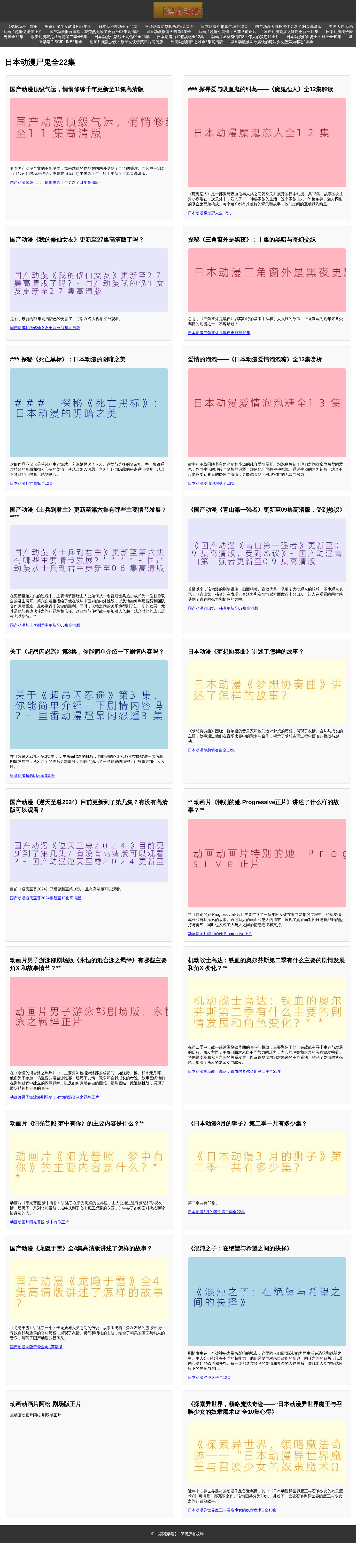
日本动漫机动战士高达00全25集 (122, 37)
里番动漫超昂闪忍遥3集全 (32, 776)
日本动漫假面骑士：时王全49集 (313, 37)
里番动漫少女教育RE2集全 (68, 26)
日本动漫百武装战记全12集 (180, 37)
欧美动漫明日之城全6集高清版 (196, 42)
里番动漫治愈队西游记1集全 (169, 26)
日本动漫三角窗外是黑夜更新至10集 (219, 333)
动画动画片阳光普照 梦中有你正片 (39, 1222)
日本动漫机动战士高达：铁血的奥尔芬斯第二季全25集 (234, 1071)
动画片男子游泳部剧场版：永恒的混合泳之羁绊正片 (54, 1097)
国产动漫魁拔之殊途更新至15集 (291, 32)
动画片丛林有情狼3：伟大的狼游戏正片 (245, 37)
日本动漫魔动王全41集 (118, 26)
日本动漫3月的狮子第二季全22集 (216, 1212)
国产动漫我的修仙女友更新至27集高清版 (45, 328)
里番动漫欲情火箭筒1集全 (168, 32)
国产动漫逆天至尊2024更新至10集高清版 (45, 898)
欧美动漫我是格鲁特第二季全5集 (59, 37)
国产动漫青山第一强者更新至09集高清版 (223, 608)
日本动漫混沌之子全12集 (209, 1377)
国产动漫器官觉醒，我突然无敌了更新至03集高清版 (94, 32)
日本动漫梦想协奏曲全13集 (211, 750)
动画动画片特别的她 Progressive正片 (220, 934)
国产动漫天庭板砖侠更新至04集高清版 (288, 26)
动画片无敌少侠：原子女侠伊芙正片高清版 (126, 42)
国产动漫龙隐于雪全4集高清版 (36, 1347)
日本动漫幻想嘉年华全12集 (224, 26)
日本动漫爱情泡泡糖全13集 (211, 483)
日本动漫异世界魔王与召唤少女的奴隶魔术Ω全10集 (232, 1510)
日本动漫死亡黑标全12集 (31, 483)
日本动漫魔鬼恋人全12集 (209, 213)
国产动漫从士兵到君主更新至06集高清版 (45, 625)
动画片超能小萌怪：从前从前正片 (227, 32)
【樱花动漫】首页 (22, 26)
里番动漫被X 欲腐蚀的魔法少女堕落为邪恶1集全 (272, 42)
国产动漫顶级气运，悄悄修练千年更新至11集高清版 (54, 182)
